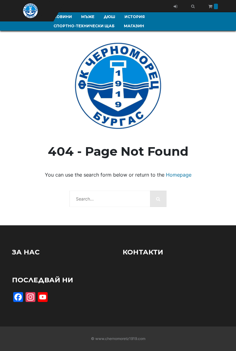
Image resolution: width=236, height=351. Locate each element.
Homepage (178, 175)
